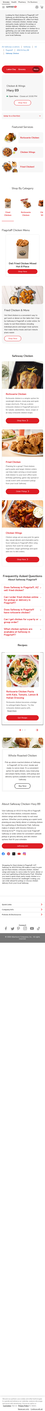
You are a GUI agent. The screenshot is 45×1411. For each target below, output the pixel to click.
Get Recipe (28, 717)
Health (13, 2)
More (36, 69)
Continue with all (37, 1409)
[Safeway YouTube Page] (32, 929)
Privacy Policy (23, 1406)
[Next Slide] (42, 730)
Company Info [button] (8, 909)
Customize (7, 1406)
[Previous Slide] (3, 730)
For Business (32, 2)
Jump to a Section (12, 116)
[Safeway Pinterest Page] (19, 929)
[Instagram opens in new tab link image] (25, 929)
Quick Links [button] (7, 904)
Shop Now (22, 102)
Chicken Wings (28, 152)
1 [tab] (20, 730)
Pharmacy (22, 2)
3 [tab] (25, 730)
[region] (22, 1404)
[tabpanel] (22, 255)
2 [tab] (22, 730)
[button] (36, 7)
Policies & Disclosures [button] (11, 915)
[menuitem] (11, 69)
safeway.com (30, 845)
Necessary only (23, 1409)
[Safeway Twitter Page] (12, 929)
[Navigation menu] (3, 7)
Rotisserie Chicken (30, 137)
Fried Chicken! (28, 166)
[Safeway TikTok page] (38, 929)
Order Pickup (27, 491)
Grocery (6, 2)
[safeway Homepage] (11, 7)
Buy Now (24, 786)
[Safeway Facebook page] (6, 929)
